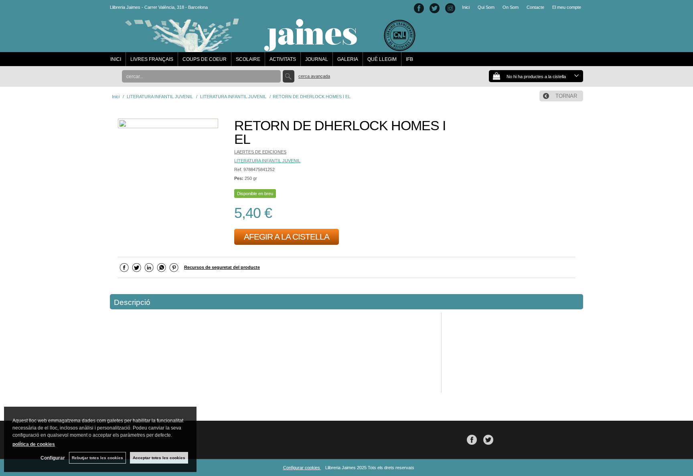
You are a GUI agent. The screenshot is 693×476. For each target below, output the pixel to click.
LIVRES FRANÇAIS (151, 59)
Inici (466, 7)
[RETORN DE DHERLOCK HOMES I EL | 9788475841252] (168, 124)
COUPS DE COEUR (204, 59)
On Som (511, 7)
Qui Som (486, 7)
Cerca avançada (314, 76)
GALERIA (347, 59)
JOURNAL (316, 59)
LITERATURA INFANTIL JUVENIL (267, 160)
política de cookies (33, 444)
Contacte (535, 7)
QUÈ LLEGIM (382, 59)
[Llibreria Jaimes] (263, 48)
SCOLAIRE (248, 59)
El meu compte (566, 7)
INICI (115, 59)
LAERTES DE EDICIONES (260, 151)
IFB (409, 59)
